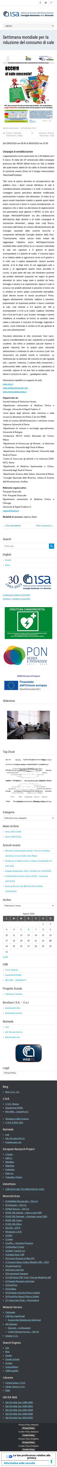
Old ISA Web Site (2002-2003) (19, 1410)
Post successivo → (45, 525)
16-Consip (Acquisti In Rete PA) (20, 1258)
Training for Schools (13, 994)
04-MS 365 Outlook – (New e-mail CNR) (23, 1213)
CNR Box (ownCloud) (15, 1316)
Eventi (9, 133)
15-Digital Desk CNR (14, 1254)
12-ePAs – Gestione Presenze (19, 1243)
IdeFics (8, 1158)
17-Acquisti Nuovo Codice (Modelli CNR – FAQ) (27, 1262)
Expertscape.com (12, 1037)
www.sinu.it (8, 384)
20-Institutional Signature (16, 1273)
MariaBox (9, 1162)
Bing (7, 1352)
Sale (52, 135)
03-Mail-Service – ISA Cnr (17, 1209)
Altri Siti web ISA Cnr (14, 1032)
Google (8, 1355)
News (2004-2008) (13, 832)
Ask (7, 1348)
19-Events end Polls (14, 1270)
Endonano (10, 1169)
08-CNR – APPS (12, 1228)
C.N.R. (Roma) (11, 970)
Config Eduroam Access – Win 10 (23, 1332)
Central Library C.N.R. (15, 1383)
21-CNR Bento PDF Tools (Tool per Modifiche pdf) (28, 1277)
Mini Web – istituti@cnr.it (15, 980)
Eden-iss (9, 1173)
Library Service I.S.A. (15, 1386)
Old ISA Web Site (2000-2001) (19, 1406)
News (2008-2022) (13, 837)
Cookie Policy (28, 1435)
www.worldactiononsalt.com (15, 388)
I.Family (9, 1154)
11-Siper (9, 1239)
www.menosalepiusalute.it (14, 392)
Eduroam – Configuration (19, 1328)
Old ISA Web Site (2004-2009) (19, 1414)
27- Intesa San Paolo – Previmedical (22, 1300)
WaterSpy (9, 1166)
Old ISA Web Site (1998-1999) (19, 1402)
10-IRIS (8, 1235)
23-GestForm (11, 1285)
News (20, 135)
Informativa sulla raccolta (19, 1463)
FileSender (10, 1312)
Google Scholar (12, 1359)
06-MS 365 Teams (13, 1220)
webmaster (14, 128)
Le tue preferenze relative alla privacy (31, 1456)
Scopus (8, 1363)
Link (7, 1027)
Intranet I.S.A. (11, 1336)
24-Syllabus (10, 1289)
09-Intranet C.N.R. (13, 1232)
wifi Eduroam (11, 1324)
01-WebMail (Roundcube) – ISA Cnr (21, 1201)
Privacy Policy (10, 1073)
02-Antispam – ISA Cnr (15, 1205)
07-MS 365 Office (13, 1224)
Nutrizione (44, 135)
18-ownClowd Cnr (13, 1266)
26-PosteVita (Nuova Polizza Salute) (22, 1296)
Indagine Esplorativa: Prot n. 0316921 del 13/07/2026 (28, 871)
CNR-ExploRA (11, 1371)
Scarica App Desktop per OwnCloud (24, 1320)
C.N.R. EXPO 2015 (14, 1122)
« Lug (5, 957)
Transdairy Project (13, 1177)
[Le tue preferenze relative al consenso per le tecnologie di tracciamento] (51, 1461)
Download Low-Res (13, 1013)
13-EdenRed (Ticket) (14, 1247)
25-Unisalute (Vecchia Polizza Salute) (22, 1292)
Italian (7, 565)
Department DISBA (13, 975)
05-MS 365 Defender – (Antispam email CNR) (26, 1216)
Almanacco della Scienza (17, 1119)
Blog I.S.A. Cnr (12, 1092)
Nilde (7, 1390)
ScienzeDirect (11, 1367)
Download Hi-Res (12, 1008)
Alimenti (42, 133)
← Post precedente (12, 525)
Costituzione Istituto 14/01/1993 (16, 595)
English (8, 560)
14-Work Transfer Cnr (15, 1251)
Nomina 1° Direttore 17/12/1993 (16, 599)
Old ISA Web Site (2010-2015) (19, 1418)
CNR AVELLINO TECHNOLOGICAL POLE (24, 1189)
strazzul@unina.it (11, 511)
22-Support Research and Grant (19, 1281)
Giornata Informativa (13, 134)
